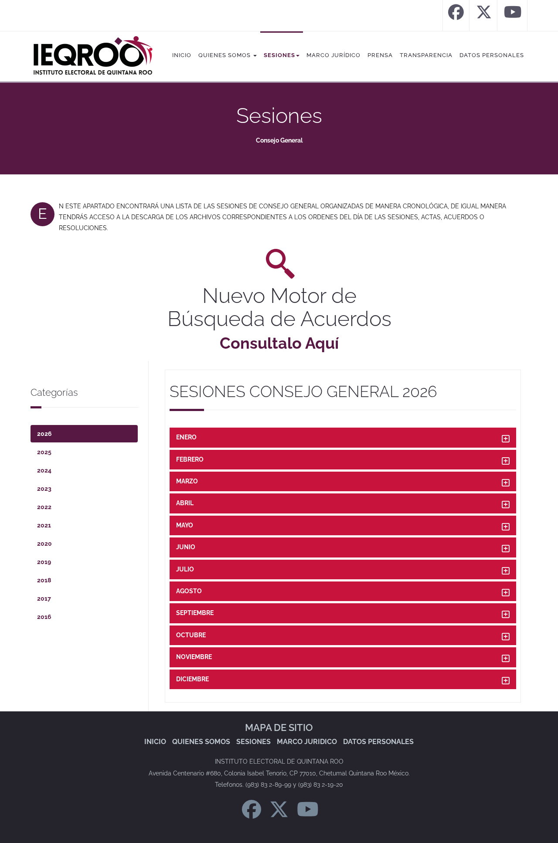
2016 (44, 616)
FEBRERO (190, 459)
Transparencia (426, 55)
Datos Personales (491, 55)
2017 (44, 598)
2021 (44, 525)
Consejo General (279, 140)
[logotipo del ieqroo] (93, 55)
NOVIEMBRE (194, 656)
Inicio (181, 55)
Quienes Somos (225, 55)
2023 (44, 488)
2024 (44, 470)
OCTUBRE (191, 635)
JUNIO (185, 547)
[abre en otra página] (456, 15)
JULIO (185, 569)
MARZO (187, 481)
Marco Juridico (307, 742)
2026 (44, 433)
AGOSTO (189, 591)
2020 (44, 543)
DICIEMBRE (192, 679)
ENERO (186, 437)
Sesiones (279, 55)
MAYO (184, 525)
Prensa (380, 55)
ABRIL (185, 503)
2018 (44, 580)
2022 (44, 506)
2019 (44, 561)
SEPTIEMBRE (195, 612)
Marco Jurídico (333, 55)
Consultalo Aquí (279, 343)
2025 (44, 452)
